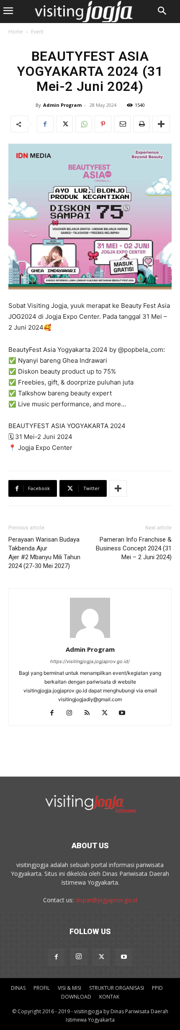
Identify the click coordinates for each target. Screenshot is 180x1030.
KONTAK (109, 996)
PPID (157, 987)
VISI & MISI (69, 987)
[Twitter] (64, 124)
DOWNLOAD (76, 996)
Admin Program (62, 105)
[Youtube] (125, 713)
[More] (161, 124)
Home (15, 31)
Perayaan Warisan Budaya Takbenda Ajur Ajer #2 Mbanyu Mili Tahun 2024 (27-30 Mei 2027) (44, 553)
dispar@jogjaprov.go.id (106, 900)
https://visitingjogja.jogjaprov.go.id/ (90, 661)
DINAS (18, 987)
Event (37, 31)
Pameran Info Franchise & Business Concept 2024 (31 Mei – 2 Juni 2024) (134, 548)
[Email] (122, 124)
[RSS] (90, 713)
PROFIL (41, 987)
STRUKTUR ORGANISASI (116, 987)
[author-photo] (90, 637)
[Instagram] (73, 713)
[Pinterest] (103, 124)
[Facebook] (45, 124)
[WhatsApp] (83, 124)
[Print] (141, 124)
